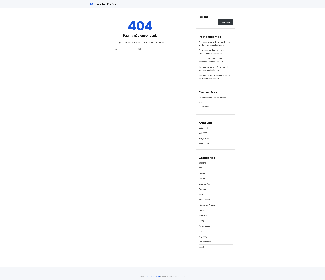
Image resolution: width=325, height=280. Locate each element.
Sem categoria (205, 242)
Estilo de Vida (204, 184)
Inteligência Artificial (207, 205)
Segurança (203, 236)
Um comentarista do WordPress (212, 98)
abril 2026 (203, 133)
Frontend (202, 189)
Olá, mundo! (204, 107)
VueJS (201, 247)
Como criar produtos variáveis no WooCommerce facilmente (213, 51)
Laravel (202, 210)
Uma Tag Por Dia (102, 4)
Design (202, 173)
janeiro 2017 (204, 144)
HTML (201, 194)
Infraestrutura (204, 200)
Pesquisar (203, 17)
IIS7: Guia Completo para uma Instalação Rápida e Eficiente (211, 60)
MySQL (202, 221)
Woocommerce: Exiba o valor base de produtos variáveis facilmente (215, 43)
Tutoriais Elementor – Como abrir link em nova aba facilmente (214, 68)
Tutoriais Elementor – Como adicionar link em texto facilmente (215, 76)
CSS (200, 168)
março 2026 (204, 138)
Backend (202, 163)
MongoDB (203, 215)
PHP (200, 231)
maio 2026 (203, 128)
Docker (202, 179)
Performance (204, 226)
